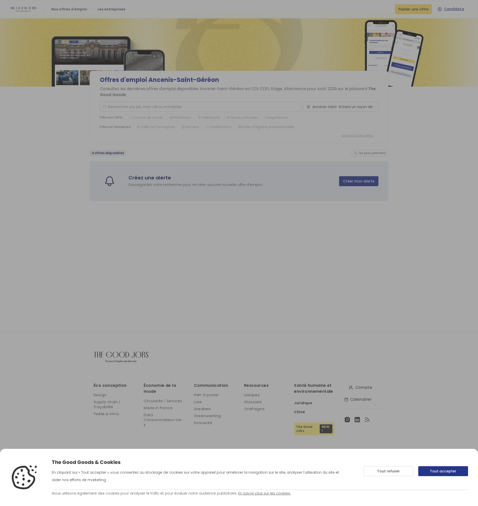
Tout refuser (388, 471)
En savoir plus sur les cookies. (264, 493)
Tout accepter (443, 471)
